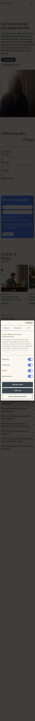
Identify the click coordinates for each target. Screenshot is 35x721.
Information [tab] (17, 328)
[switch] (30, 365)
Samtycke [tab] (6, 328)
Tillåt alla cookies (17, 384)
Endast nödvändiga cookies (17, 396)
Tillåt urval (17, 390)
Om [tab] (29, 328)
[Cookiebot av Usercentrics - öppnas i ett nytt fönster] (25, 323)
